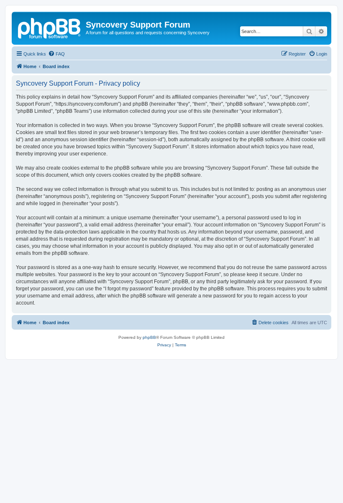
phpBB (149, 337)
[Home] (50, 27)
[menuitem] (56, 54)
